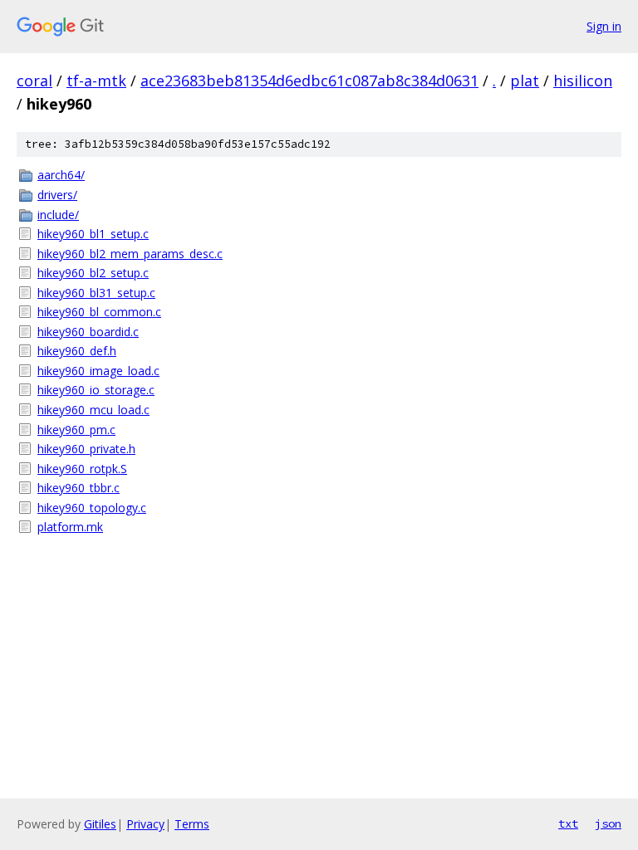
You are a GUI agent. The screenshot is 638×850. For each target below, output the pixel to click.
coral (34, 80)
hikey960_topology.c (91, 507)
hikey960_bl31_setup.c (96, 292)
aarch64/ (61, 175)
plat (524, 80)
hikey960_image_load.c (98, 371)
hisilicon (582, 80)
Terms (191, 824)
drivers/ (57, 195)
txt (568, 823)
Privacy (145, 824)
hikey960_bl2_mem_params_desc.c (130, 253)
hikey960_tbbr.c (78, 488)
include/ (58, 214)
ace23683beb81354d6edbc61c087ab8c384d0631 (309, 80)
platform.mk (70, 527)
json (608, 823)
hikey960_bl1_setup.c (93, 234)
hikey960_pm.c (76, 429)
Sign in (603, 26)
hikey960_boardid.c (88, 332)
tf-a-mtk (96, 80)
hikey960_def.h (76, 351)
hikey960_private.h (86, 449)
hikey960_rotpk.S (82, 468)
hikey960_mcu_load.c (93, 410)
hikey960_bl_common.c (99, 312)
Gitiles (100, 824)
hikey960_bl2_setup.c (93, 273)
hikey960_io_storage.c (96, 390)
